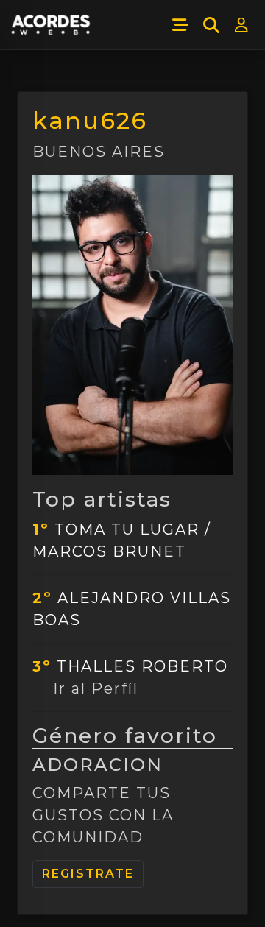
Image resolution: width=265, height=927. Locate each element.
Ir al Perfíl (95, 688)
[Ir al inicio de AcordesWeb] (51, 25)
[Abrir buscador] (211, 25)
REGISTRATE (88, 874)
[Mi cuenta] (242, 25)
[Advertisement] (132, 903)
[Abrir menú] (180, 25)
